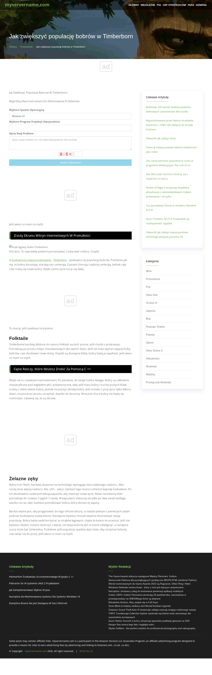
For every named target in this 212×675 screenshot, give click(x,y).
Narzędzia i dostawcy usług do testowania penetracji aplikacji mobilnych (145, 591)
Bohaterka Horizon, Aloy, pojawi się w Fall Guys (133, 602)
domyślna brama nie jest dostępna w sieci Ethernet (38, 603)
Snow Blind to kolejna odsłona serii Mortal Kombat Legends (139, 606)
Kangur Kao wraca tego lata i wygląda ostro (131, 624)
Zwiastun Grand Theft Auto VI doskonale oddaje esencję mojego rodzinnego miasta (152, 609)
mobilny (150, 374)
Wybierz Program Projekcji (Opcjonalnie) (34, 121)
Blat (148, 318)
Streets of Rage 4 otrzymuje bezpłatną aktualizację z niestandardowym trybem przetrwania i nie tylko (168, 192)
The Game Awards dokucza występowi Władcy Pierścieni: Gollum (142, 576)
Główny (134, 5)
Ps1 (159, 5)
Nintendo (151, 366)
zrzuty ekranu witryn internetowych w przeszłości (52, 235)
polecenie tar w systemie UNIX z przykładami (34, 583)
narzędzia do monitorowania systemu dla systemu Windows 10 (44, 596)
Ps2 (148, 287)
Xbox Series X (154, 350)
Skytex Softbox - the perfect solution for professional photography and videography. (152, 628)
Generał (201, 5)
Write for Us (86, 651)
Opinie (150, 342)
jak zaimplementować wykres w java (29, 590)
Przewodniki (26, 46)
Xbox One (152, 295)
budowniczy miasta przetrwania (31, 260)
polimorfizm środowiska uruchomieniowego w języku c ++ (41, 576)
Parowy (150, 334)
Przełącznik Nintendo (158, 382)
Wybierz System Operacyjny (26, 109)
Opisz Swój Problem (21, 133)
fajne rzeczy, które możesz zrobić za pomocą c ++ (52, 369)
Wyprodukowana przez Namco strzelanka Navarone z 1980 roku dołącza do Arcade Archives (169, 125)
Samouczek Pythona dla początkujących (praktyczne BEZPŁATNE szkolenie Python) (152, 580)
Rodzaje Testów (155, 326)
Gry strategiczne (174, 5)
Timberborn (60, 260)
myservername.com (36, 651)
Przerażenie (153, 279)
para (191, 5)
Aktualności (153, 358)
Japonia (150, 310)
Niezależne (148, 5)
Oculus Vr (151, 302)
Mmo (149, 271)
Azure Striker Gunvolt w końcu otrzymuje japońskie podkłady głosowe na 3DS (148, 621)
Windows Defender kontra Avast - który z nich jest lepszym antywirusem (146, 587)
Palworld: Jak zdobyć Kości (161, 138)
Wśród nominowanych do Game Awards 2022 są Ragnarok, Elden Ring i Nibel (149, 583)
